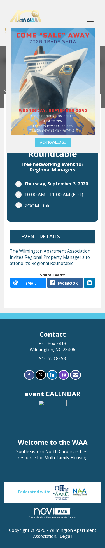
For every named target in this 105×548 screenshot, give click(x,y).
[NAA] (80, 491)
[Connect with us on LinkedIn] (52, 375)
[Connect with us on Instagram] (64, 375)
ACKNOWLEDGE (53, 142)
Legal (66, 536)
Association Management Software (52, 517)
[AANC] (61, 491)
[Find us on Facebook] (29, 375)
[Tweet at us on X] (41, 375)
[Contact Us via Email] (75, 375)
